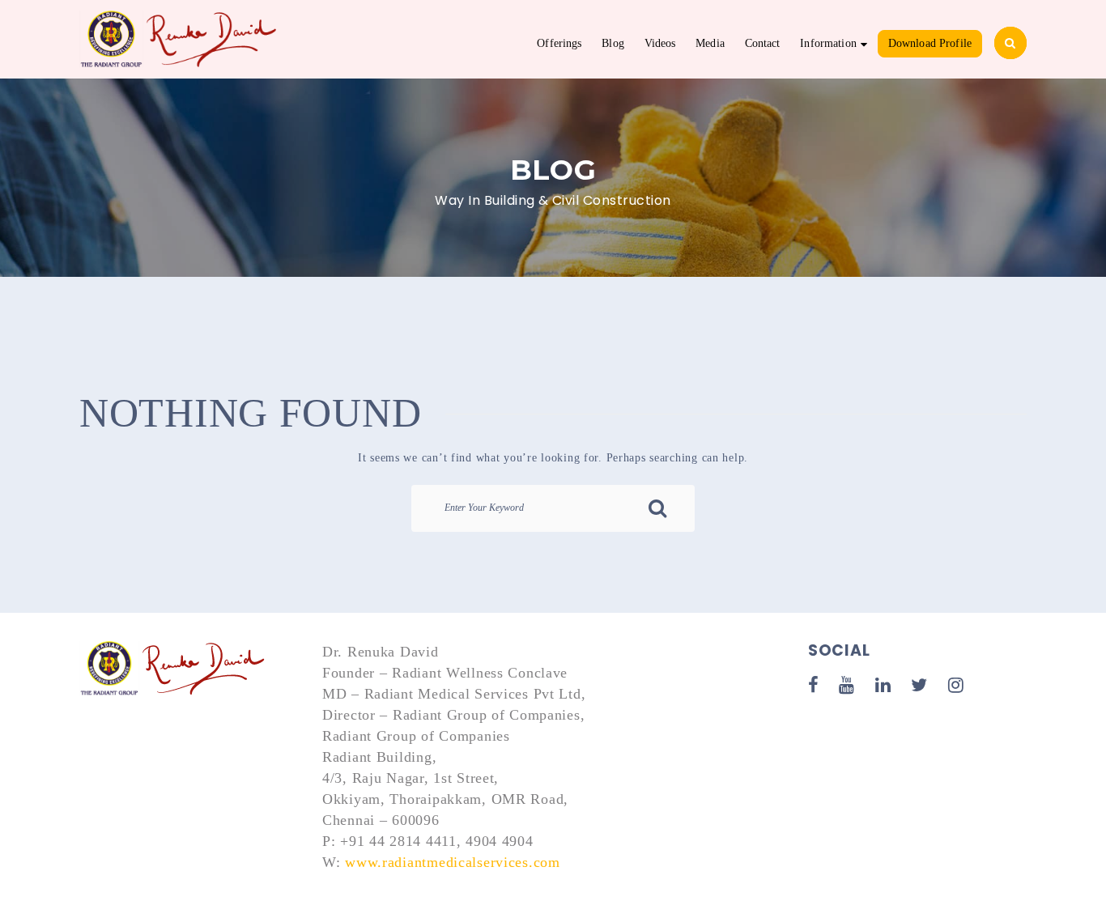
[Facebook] (813, 685)
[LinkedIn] (883, 685)
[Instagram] (956, 685)
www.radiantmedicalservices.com (452, 862)
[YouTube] (847, 685)
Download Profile (930, 43)
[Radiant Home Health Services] (174, 668)
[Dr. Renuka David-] (180, 37)
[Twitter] (919, 685)
